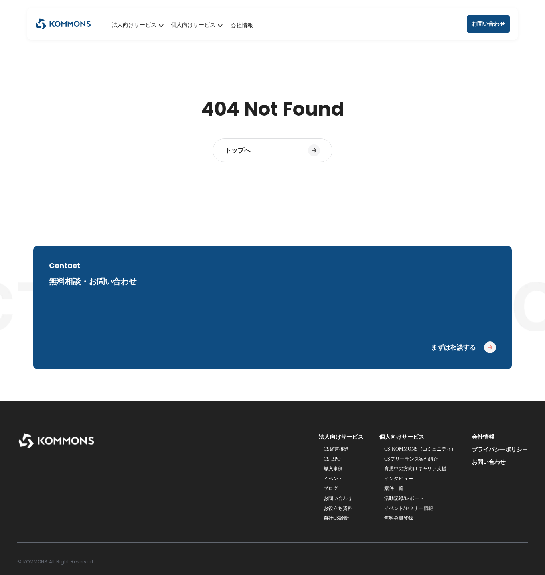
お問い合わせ (489, 462)
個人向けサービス (401, 437)
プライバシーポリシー (500, 450)
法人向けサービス (341, 437)
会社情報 (242, 25)
